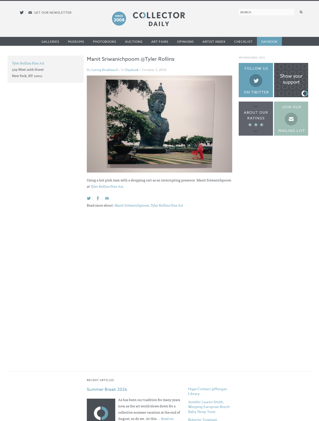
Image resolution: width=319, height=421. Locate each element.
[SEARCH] (301, 12)
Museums (76, 41)
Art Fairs (159, 41)
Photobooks (104, 41)
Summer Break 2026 (107, 389)
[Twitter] (89, 198)
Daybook (269, 41)
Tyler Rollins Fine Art (106, 186)
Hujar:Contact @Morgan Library (207, 391)
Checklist (243, 41)
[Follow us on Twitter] (22, 12)
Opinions (185, 41)
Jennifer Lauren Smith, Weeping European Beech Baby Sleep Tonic (209, 407)
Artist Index (213, 41)
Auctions (134, 41)
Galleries (50, 41)
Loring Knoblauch (105, 69)
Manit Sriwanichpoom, (133, 205)
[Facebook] (98, 198)
